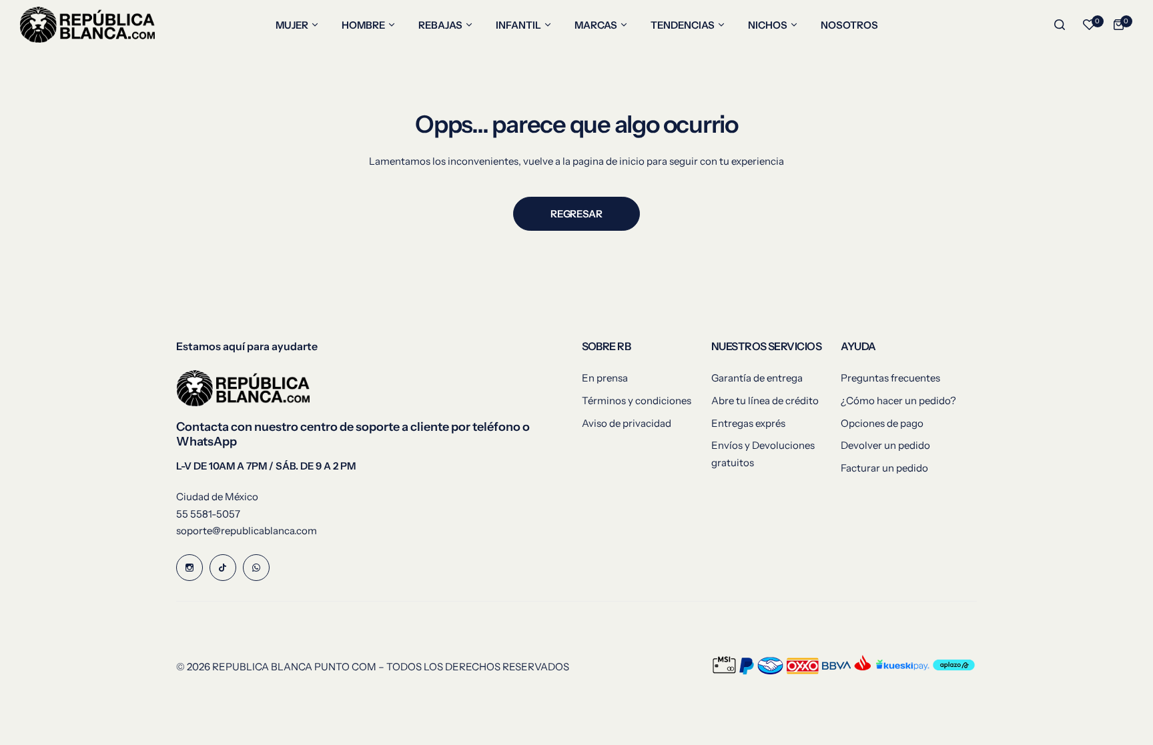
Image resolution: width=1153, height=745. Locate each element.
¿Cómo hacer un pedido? (898, 400)
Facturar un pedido (884, 468)
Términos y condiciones (636, 400)
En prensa (605, 377)
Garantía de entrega (757, 377)
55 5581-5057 (208, 514)
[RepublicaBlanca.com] (87, 25)
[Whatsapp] (256, 567)
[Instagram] (189, 567)
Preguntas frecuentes (890, 377)
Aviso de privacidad (626, 423)
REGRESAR (576, 213)
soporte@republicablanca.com (246, 530)
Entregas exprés (748, 423)
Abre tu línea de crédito (765, 400)
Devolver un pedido (885, 445)
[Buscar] (1059, 24)
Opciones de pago (882, 423)
